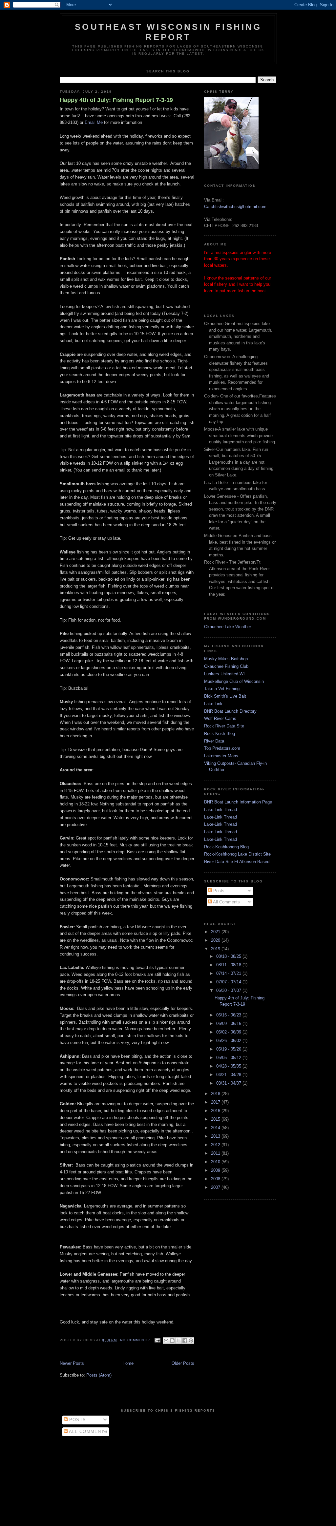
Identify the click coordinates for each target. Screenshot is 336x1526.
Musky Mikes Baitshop (226, 658)
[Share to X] (178, 1340)
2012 (216, 1144)
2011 (216, 1153)
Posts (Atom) (99, 1375)
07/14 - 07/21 (229, 973)
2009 (216, 1170)
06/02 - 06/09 (229, 1032)
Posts (218, 890)
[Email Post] (157, 1340)
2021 (216, 931)
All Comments (226, 901)
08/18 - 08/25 (229, 956)
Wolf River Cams (220, 718)
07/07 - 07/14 (229, 981)
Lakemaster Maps (221, 755)
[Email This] (166, 1340)
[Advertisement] (168, 1479)
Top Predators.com (222, 748)
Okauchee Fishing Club (226, 666)
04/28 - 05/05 (229, 1066)
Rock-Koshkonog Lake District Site (237, 854)
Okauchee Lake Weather (227, 626)
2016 (216, 1110)
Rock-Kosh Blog (219, 733)
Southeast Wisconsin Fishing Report (168, 32)
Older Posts (183, 1363)
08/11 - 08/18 (229, 964)
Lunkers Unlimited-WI (224, 673)
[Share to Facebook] (184, 1340)
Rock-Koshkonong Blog (226, 846)
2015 (216, 1119)
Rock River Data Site (224, 726)
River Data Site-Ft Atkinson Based (236, 861)
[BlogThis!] (172, 1340)
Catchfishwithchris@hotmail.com (235, 206)
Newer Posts (72, 1363)
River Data (214, 741)
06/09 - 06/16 (229, 1023)
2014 (216, 1127)
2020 (216, 940)
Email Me (94, 122)
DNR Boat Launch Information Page (238, 802)
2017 (216, 1102)
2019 (216, 948)
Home (128, 1363)
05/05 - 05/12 (229, 1057)
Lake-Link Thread (220, 809)
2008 (216, 1178)
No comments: (135, 1340)
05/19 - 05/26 (229, 1049)
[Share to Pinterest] (191, 1340)
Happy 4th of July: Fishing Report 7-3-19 (116, 100)
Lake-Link (213, 703)
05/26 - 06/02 (229, 1040)
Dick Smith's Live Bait (225, 696)
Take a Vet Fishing (222, 688)
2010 (216, 1161)
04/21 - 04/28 (229, 1074)
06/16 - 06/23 (229, 1015)
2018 (216, 1093)
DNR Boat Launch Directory (230, 711)
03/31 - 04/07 (229, 1083)
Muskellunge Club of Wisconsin (234, 681)
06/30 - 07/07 (229, 990)
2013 (216, 1136)
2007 (216, 1187)
